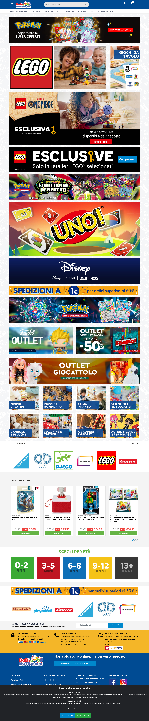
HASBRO (46, 11)
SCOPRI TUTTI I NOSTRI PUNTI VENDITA (75, 663)
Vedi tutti (135, 443)
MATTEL (31, 11)
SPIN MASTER (55, 11)
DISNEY (38, 11)
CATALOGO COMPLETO (105, 11)
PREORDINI (85, 11)
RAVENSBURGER (21, 11)
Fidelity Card (48, 680)
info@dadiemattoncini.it (86, 682)
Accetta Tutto (83, 715)
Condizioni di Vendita (52, 684)
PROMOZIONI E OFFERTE (71, 11)
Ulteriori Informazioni (74, 709)
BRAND (93, 11)
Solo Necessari (67, 715)
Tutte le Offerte (133, 480)
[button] (133, 4)
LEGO (12, 11)
